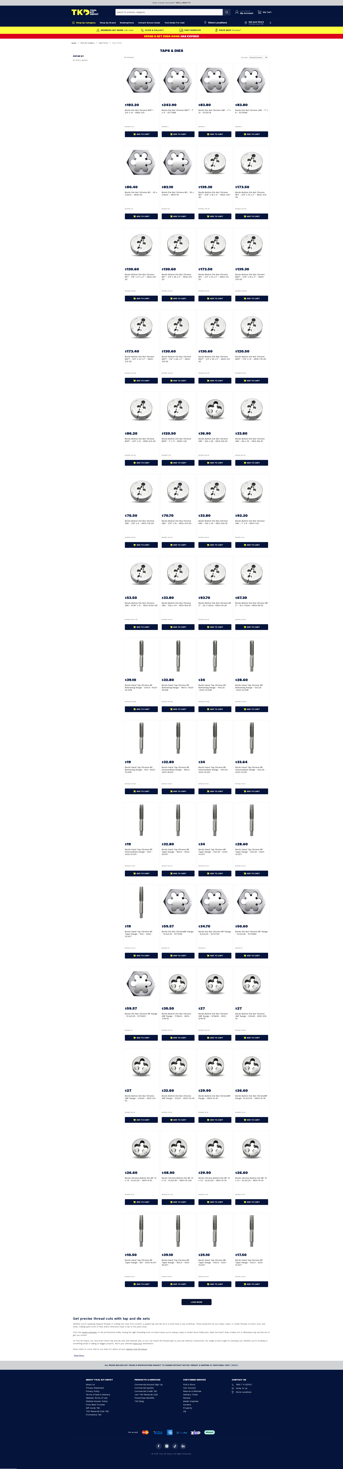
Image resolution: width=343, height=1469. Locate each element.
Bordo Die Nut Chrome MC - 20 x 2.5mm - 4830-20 (141, 193)
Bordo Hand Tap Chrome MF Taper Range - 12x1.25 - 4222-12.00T (250, 852)
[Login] (237, 12)
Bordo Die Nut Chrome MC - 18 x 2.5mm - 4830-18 (178, 193)
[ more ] (234, 1365)
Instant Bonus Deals (149, 22)
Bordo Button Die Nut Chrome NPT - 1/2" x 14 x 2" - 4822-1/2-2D (213, 277)
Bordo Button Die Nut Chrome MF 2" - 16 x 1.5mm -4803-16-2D (251, 604)
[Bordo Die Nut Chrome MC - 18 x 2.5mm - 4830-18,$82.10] (178, 163)
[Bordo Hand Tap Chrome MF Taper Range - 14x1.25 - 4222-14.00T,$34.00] (214, 820)
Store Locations (217, 22)
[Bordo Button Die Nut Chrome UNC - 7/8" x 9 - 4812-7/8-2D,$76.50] (141, 491)
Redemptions (127, 22)
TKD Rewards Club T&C (97, 1411)
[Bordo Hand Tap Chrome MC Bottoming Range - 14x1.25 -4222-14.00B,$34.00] (214, 655)
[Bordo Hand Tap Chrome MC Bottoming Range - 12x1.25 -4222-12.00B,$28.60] (251, 655)
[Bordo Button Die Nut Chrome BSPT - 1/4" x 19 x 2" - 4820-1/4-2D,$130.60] (214, 327)
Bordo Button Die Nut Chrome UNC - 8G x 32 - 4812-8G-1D (250, 440)
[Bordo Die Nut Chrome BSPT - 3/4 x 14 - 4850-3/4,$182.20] (141, 80)
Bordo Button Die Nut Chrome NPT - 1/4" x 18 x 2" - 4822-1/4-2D (177, 277)
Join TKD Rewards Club (146, 1394)
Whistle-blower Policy (97, 1401)
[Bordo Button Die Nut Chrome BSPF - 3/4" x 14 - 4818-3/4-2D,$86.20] (141, 409)
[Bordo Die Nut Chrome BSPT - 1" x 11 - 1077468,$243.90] (178, 80)
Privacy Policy (92, 1391)
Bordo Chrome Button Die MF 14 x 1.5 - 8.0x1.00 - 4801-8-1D (140, 1179)
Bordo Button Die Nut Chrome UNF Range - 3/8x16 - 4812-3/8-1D (251, 1016)
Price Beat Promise (95, 1404)
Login (242, 11)
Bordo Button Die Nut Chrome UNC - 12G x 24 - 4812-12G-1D (213, 522)
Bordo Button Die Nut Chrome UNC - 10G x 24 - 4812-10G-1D (176, 604)
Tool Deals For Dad (174, 22)
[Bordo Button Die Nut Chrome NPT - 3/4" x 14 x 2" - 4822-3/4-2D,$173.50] (251, 163)
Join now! (117, 30)
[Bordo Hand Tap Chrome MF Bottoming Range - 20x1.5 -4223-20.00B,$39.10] (141, 655)
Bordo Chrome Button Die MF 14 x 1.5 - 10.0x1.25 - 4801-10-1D (251, 1179)
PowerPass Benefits (144, 1398)
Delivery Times (190, 1394)
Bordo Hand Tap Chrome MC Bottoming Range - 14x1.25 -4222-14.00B (212, 687)
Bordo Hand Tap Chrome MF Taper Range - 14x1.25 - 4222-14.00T (213, 852)
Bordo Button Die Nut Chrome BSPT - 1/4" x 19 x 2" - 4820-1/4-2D (214, 359)
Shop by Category (86, 22)
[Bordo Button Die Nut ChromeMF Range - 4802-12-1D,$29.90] (214, 1066)
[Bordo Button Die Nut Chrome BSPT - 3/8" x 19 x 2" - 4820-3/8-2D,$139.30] (251, 245)
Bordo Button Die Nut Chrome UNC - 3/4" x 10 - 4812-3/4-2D (176, 522)
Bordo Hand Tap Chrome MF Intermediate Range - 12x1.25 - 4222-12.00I (250, 769)
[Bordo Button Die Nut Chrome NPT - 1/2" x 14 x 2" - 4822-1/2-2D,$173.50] (214, 245)
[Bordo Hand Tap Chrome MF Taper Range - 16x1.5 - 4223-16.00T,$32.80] (178, 820)
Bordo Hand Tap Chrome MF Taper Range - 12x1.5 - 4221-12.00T (249, 1262)
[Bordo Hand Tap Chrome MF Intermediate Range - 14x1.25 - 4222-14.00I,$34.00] (214, 738)
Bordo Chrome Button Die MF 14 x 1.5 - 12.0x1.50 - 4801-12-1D (214, 1179)
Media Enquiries (190, 1401)
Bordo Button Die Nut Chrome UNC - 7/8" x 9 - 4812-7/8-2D (139, 522)
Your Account (189, 1388)
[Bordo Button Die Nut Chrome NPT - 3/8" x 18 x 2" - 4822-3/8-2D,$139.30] (214, 163)
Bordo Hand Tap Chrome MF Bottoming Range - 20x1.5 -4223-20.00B (141, 687)
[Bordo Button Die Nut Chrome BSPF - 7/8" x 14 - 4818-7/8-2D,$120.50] (251, 327)
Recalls (186, 1398)
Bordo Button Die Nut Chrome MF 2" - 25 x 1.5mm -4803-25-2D (214, 604)
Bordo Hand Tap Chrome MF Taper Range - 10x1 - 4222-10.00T (138, 934)
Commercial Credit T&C (146, 1391)
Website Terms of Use (96, 1398)
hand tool (137, 1343)
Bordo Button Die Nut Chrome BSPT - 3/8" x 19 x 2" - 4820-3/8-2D (250, 277)
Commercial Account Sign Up (149, 1384)
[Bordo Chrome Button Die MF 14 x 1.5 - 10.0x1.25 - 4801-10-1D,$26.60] (251, 1148)
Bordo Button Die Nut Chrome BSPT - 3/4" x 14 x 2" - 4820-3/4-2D (139, 359)
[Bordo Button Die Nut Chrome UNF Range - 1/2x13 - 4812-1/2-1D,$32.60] (178, 1066)
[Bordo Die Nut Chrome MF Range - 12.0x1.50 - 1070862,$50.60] (251, 902)
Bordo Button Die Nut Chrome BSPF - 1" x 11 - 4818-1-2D (176, 440)
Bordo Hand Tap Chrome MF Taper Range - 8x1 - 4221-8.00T (140, 1261)
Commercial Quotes (144, 1388)
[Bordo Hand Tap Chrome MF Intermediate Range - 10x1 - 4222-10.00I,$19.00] (141, 820)
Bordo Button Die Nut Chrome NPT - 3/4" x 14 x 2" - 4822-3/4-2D (251, 194)
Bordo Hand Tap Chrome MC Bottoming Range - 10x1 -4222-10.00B (140, 769)
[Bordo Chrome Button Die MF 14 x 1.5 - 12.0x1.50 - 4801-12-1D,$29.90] (214, 1148)
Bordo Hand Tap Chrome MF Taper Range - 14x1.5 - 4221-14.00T (212, 1262)
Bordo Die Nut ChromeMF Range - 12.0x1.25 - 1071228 (177, 932)
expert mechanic (89, 1332)
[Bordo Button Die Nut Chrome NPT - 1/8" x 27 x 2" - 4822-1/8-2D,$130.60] (141, 245)
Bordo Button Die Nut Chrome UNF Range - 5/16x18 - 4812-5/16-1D (213, 1016)
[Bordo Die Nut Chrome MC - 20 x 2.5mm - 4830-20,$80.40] (141, 163)
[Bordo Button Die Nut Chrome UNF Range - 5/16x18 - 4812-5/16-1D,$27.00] (214, 984)
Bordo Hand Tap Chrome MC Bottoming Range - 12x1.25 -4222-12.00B (249, 687)
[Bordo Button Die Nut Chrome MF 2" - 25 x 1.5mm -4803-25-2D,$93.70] (214, 573)
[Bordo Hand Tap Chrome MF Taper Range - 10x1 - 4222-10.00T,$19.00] (141, 902)
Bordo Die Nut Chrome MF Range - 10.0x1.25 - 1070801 (141, 1015)
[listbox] (258, 57)
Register (247, 11)
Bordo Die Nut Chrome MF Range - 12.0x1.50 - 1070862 (251, 932)
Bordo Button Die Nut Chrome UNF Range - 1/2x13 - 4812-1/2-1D (178, 1097)
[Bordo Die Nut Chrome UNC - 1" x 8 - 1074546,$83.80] (251, 80)
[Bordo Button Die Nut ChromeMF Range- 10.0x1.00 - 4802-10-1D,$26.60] (251, 1066)
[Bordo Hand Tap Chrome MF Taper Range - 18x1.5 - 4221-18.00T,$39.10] (178, 1230)
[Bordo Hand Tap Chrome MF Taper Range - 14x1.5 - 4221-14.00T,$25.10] (214, 1230)
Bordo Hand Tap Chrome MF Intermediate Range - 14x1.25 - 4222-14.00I (213, 769)
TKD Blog (139, 1401)
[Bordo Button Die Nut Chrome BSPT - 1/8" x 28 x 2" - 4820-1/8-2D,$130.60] (178, 327)
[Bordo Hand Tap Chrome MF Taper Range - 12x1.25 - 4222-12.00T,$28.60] (251, 820)
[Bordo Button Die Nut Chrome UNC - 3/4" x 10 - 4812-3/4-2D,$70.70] (178, 491)
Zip (184, 1411)
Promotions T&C (94, 1414)
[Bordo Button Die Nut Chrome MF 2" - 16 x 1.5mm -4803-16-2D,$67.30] (251, 573)
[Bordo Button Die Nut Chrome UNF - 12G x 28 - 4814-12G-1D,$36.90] (214, 409)
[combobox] (169, 12)
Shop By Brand (108, 22)
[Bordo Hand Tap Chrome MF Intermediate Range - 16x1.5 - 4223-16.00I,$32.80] (178, 738)
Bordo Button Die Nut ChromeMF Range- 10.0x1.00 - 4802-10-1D (251, 1097)
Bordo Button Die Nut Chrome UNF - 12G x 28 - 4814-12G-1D (213, 440)
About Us (90, 1384)
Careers (187, 1404)
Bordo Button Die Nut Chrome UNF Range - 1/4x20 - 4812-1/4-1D (140, 1098)
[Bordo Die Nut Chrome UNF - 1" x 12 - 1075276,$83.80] (214, 80)
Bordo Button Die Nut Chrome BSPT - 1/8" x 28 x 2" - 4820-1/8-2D (176, 359)
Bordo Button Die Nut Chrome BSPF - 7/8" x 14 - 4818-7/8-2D (250, 357)
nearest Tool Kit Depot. (136, 1349)
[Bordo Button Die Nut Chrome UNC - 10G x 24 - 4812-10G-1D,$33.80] (178, 573)
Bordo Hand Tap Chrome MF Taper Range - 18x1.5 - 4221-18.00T (176, 1262)
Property (187, 1408)
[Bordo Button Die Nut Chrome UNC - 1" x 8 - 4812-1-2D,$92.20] (251, 491)
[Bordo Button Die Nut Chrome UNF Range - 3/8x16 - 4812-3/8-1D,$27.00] (251, 984)
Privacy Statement (95, 1388)
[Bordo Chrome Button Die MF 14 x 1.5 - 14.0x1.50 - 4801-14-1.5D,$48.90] (178, 1148)
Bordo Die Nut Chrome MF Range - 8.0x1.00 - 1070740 (214, 932)
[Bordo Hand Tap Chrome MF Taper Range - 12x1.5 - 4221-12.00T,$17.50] (251, 1230)
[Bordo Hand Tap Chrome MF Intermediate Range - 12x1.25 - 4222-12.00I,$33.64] (251, 738)
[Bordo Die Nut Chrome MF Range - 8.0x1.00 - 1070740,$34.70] (214, 902)
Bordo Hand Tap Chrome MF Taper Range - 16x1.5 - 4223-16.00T (176, 852)
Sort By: (244, 57)
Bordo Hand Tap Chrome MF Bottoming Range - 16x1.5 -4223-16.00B (178, 687)
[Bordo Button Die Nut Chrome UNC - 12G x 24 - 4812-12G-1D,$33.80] (214, 491)
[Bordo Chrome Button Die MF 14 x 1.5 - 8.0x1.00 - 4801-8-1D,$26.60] (141, 1148)
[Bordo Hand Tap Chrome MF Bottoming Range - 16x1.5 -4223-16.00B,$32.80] (178, 655)
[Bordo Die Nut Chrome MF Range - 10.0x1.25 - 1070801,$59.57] (141, 984)
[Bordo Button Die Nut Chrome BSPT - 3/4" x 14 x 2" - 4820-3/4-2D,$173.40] (141, 327)
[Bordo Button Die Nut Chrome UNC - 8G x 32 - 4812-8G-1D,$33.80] (251, 409)
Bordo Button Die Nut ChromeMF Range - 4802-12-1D (214, 1097)
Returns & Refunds (192, 1391)
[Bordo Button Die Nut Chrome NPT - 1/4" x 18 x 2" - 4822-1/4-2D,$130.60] (178, 245)
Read (79, 1355)
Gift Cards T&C (93, 1408)
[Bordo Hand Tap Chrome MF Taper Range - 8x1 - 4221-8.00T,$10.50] (141, 1230)
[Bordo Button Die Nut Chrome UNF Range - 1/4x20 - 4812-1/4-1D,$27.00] (141, 1066)
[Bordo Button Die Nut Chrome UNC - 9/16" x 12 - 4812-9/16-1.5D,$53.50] (141, 573)
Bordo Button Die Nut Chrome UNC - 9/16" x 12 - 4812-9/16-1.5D (141, 604)
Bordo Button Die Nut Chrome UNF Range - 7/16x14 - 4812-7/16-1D (176, 1016)
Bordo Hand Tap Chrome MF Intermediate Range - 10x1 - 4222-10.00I (139, 852)
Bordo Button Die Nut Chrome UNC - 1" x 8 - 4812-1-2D (250, 522)
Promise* (230, 30)
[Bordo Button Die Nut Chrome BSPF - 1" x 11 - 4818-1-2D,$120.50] (178, 409)
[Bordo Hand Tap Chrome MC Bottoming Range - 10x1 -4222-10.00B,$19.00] (141, 738)
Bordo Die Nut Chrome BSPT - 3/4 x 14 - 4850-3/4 (139, 111)
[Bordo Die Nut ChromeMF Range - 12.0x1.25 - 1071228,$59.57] (178, 902)
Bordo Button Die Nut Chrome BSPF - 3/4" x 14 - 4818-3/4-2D (140, 440)
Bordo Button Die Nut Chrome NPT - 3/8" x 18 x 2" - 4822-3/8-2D (214, 194)
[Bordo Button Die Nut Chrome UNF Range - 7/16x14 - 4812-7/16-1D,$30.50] (178, 984)
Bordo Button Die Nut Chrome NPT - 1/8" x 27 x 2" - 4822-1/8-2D (140, 277)
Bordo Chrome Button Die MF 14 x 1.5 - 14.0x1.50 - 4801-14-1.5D (177, 1179)
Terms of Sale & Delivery (98, 1394)
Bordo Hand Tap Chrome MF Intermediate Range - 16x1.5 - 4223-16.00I (176, 769)
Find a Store (189, 1384)
